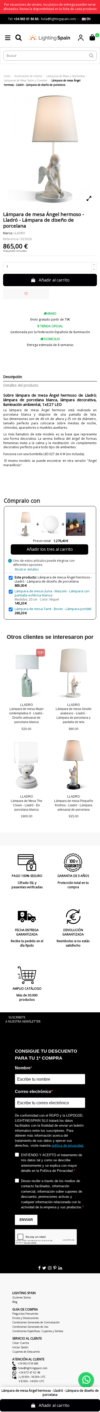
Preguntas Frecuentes (25, 1313)
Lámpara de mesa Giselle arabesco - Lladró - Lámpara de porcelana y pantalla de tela (74, 715)
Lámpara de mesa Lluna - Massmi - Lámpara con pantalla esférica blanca (52, 593)
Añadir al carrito (54, 280)
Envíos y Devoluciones (25, 1318)
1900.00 (26, 816)
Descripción (12, 377)
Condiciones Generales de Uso (30, 1327)
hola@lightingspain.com (32, 1368)
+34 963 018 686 (27, 1363)
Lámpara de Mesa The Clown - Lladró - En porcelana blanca (26, 805)
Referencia (10, 239)
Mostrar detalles (27, 569)
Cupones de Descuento (26, 1351)
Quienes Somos (21, 1297)
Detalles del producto (20, 385)
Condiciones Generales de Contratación (36, 1322)
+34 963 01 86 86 (26, 19)
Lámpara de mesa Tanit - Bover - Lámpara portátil (53, 608)
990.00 (73, 729)
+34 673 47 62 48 (29, 1372)
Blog (14, 1302)
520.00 (26, 729)
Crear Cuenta (20, 1343)
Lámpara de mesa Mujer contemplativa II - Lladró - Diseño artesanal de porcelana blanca (26, 715)
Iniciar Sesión (20, 1347)
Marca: (8, 233)
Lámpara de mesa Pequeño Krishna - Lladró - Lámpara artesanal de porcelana (73, 805)
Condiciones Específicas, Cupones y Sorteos (37, 1331)
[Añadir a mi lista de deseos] (26, 293)
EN (88, 19)
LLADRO (19, 233)
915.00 (73, 816)
